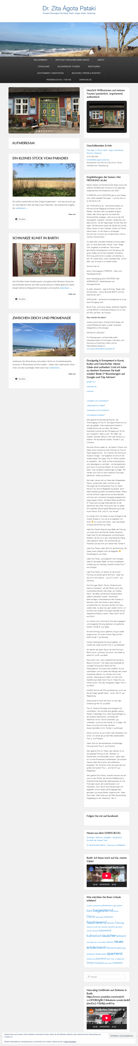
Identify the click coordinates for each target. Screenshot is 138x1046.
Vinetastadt (99, 963)
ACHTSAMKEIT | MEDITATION (50, 73)
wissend (117, 962)
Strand (108, 959)
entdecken (108, 917)
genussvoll (119, 927)
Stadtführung (91, 959)
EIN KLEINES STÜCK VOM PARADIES (40, 165)
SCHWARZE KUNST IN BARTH (35, 245)
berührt (116, 911)
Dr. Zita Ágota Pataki (69, 8)
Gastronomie (91, 927)
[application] (107, 875)
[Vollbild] (123, 884)
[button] (100, 122)
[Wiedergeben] (90, 884)
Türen (113, 959)
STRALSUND (43, 66)
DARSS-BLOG (85, 80)
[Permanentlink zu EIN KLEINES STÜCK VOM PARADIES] (44, 205)
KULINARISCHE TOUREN (69, 66)
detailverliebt (99, 917)
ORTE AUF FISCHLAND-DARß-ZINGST (73, 60)
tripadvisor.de (91, 386)
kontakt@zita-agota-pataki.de (98, 160)
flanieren (110, 923)
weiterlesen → (22, 215)
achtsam (89, 905)
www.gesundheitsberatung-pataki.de (101, 349)
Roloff (98, 954)
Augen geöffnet (117, 905)
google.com (91, 382)
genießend (111, 927)
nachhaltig (90, 942)
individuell (95, 931)
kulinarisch (94, 936)
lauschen (109, 935)
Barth (90, 910)
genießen (105, 927)
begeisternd (103, 910)
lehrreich (121, 935)
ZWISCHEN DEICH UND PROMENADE (42, 325)
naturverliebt (102, 942)
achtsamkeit (97, 905)
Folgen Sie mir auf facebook (102, 816)
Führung (119, 922)
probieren (91, 954)
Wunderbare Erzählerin (95, 415)
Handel (89, 931)
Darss (91, 916)
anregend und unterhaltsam (97, 401)
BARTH (101, 60)
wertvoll (110, 963)
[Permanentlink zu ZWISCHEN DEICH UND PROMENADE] (44, 113)
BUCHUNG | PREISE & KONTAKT (86, 73)
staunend (100, 958)
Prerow (109, 947)
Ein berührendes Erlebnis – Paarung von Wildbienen (106, 845)
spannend (114, 953)
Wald (106, 963)
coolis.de (90, 391)
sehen (103, 954)
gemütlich (98, 927)
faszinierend (96, 922)
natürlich (109, 942)
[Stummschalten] (119, 884)
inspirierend (104, 930)
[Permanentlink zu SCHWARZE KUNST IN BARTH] (44, 285)
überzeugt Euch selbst (95, 405)
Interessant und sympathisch (98, 410)
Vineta (90, 962)
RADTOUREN (94, 66)
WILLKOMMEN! (40, 60)
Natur (95, 942)
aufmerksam (106, 905)
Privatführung (119, 948)
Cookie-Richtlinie (69, 1042)
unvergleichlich (120, 959)
